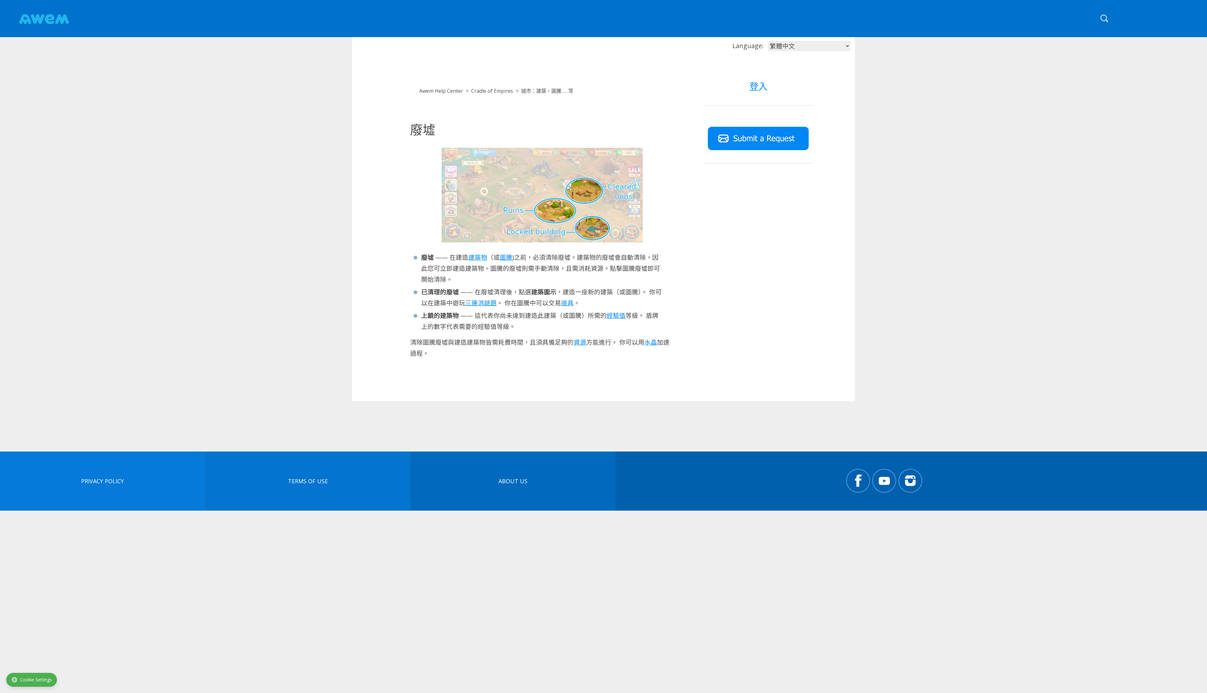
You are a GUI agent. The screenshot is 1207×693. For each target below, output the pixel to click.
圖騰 (506, 257)
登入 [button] (758, 86)
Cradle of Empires (492, 90)
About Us (513, 481)
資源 (580, 342)
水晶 (650, 342)
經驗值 (616, 315)
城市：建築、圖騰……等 (547, 90)
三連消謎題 (481, 303)
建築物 (477, 257)
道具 (567, 303)
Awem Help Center (441, 90)
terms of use (308, 481)
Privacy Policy (102, 481)
